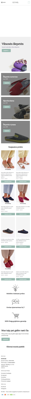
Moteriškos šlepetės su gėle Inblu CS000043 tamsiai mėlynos (7, 208)
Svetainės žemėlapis (6, 373)
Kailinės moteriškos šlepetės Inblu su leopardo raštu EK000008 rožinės (22, 273)
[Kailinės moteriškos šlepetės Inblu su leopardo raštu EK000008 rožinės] (23, 260)
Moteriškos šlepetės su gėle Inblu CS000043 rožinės (7, 272)
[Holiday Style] (15, 108)
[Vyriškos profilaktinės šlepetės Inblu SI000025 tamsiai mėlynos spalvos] (23, 227)
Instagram (3, 388)
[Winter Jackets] (15, 132)
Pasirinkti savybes (8, 181)
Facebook (3, 386)
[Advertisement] (15, 21)
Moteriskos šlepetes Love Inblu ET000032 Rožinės (23, 207)
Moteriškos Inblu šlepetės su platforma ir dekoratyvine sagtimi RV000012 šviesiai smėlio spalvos (22, 175)
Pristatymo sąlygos (6, 381)
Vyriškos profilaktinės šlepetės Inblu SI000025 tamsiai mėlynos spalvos (22, 241)
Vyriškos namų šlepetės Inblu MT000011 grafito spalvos (7, 240)
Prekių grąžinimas (5, 379)
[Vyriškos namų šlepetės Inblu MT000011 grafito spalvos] (8, 227)
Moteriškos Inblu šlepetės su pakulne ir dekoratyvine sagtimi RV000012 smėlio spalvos (7, 175)
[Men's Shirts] (15, 84)
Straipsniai (3, 375)
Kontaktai (3, 377)
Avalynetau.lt (26, 391)
